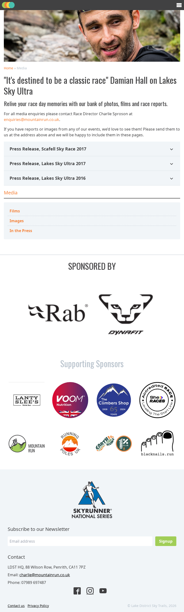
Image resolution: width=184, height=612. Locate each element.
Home (8, 68)
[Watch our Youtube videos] (104, 591)
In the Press (21, 230)
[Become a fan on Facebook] (79, 591)
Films (15, 211)
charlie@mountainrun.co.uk (44, 574)
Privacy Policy (38, 605)
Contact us (16, 605)
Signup (165, 541)
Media (10, 192)
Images (17, 220)
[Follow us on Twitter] (92, 591)
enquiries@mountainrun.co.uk (31, 119)
